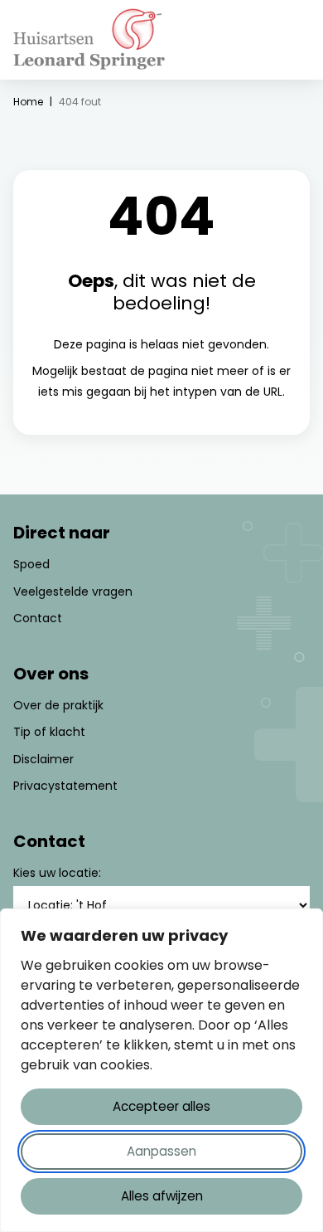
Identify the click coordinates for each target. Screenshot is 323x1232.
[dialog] (161, 1070)
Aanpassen (161, 1151)
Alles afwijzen (162, 1196)
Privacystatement (65, 785)
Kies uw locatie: (57, 872)
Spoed (31, 564)
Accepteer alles (161, 1106)
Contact (37, 618)
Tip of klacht (49, 731)
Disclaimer (43, 759)
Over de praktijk (58, 705)
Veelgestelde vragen (73, 591)
